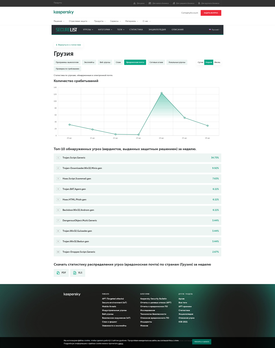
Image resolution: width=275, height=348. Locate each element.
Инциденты (146, 322)
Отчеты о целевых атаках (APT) (155, 302)
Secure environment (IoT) (114, 302)
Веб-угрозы (107, 314)
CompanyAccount (189, 13)
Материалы (130, 21)
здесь (120, 344)
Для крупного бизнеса (210, 3)
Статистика (136, 30)
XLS (80, 272)
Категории (104, 30)
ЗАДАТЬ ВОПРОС (211, 13)
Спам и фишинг (109, 322)
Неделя (209, 62)
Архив (181, 299)
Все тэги (183, 302)
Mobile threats (109, 306)
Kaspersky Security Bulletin (153, 299)
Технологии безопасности (153, 314)
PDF (63, 272)
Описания (177, 30)
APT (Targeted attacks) (113, 299)
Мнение (144, 325)
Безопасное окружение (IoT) (116, 318)
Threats (105, 294)
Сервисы (114, 21)
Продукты (98, 21)
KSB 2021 (183, 322)
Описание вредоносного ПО (154, 318)
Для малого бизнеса (161, 3)
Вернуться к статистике (69, 45)
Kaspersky (64, 11)
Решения (58, 21)
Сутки (200, 62)
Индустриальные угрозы (114, 310)
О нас (145, 21)
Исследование (147, 310)
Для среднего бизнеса (185, 3)
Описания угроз (186, 318)
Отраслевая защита (78, 21)
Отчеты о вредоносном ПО (154, 306)
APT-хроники (185, 306)
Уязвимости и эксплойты (114, 325)
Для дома (140, 3)
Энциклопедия (157, 30)
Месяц (217, 62)
